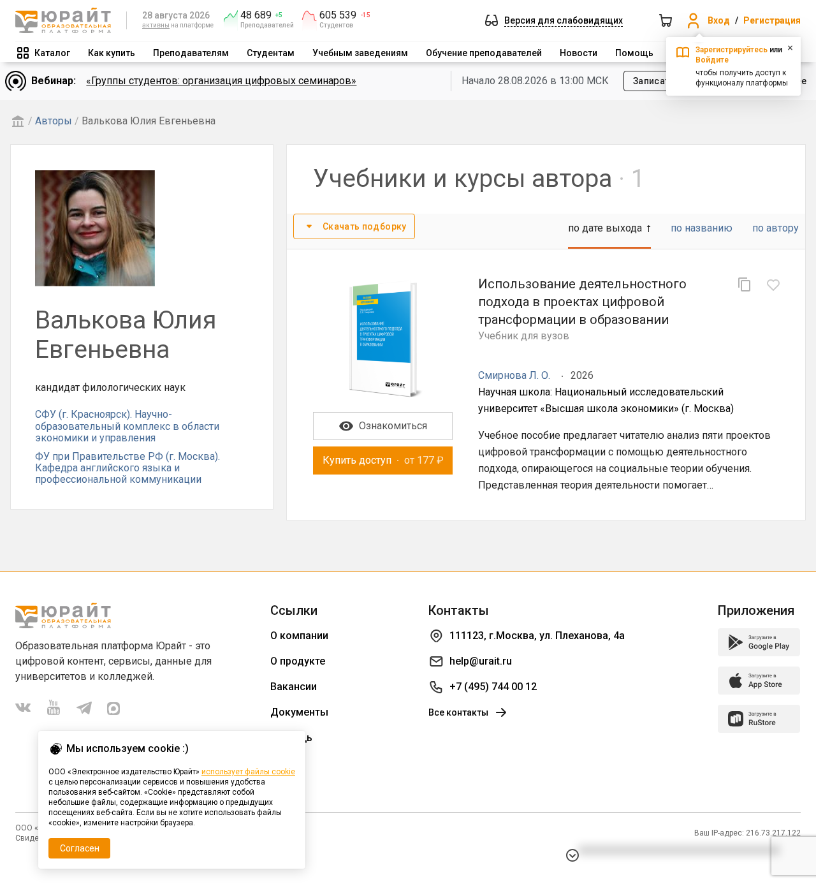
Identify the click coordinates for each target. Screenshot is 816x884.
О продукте (297, 661)
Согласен (79, 848)
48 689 (256, 15)
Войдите (712, 59)
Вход (719, 20)
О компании (299, 636)
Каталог (52, 53)
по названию (701, 228)
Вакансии (293, 687)
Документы (299, 712)
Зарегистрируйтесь (732, 49)
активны (156, 25)
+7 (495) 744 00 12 (493, 687)
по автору (775, 228)
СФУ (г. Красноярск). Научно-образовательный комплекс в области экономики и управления (127, 426)
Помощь (634, 53)
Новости (578, 53)
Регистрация (772, 20)
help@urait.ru (480, 661)
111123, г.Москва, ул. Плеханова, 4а (537, 636)
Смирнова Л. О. (514, 375)
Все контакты (458, 712)
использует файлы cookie (248, 771)
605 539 (337, 15)
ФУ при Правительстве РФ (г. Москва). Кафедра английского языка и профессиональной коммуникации (127, 468)
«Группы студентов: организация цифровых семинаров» (221, 81)
